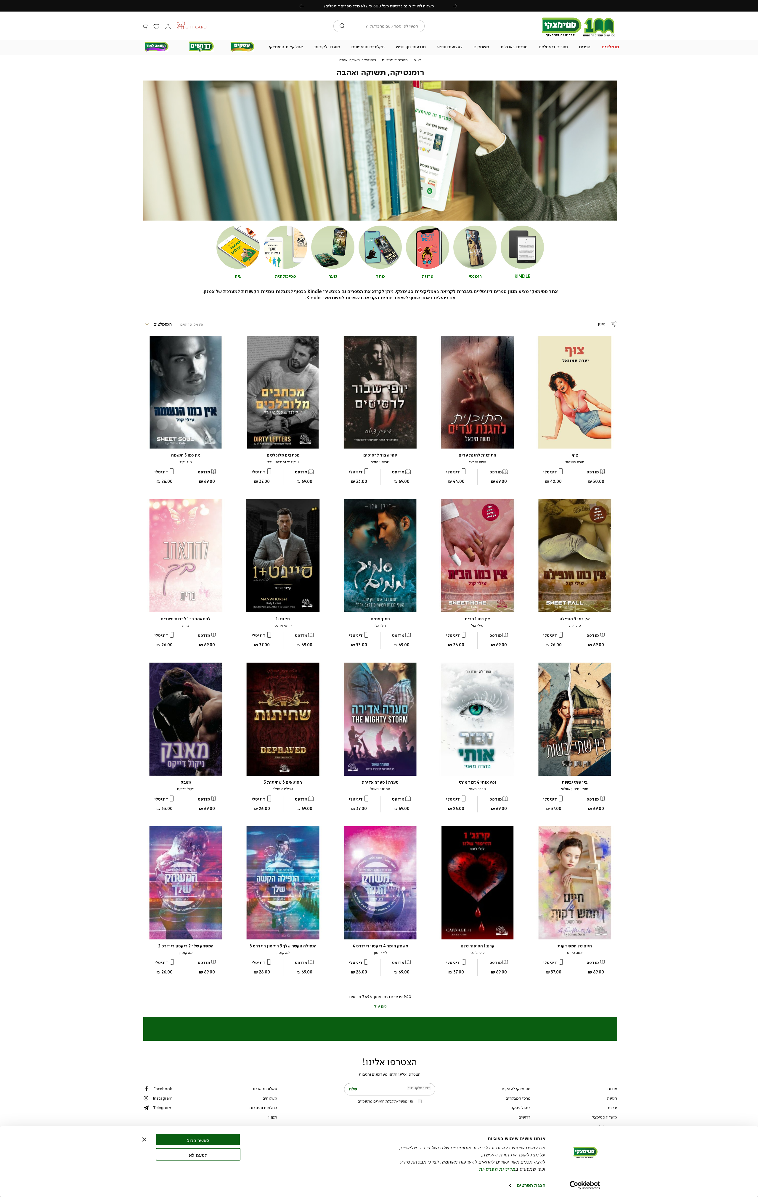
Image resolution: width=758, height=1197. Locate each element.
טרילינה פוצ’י (283, 789)
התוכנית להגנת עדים (477, 455)
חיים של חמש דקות (575, 946)
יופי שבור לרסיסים (380, 455)
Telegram (162, 1107)
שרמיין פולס (380, 462)
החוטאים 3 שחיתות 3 (283, 782)
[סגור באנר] (144, 1139)
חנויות (612, 1098)
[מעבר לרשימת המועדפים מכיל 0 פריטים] (156, 27)
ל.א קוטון (380, 952)
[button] (610, 47)
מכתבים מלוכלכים (283, 455)
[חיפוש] (342, 26)
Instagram (163, 1098)
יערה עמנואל (574, 462)
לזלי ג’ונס (477, 952)
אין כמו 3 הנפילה (575, 619)
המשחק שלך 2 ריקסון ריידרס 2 (185, 946)
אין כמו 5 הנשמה (185, 455)
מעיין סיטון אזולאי (574, 789)
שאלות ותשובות (264, 1088)
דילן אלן (380, 625)
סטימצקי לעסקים (516, 1088)
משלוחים (270, 1098)
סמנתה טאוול (380, 789)
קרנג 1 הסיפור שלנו (477, 946)
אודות (612, 1088)
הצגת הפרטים (531, 1185)
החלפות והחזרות (263, 1107)
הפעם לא (198, 1155)
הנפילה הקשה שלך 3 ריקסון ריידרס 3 (283, 946)
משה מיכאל (477, 462)
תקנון (272, 1117)
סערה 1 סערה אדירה (380, 782)
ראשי (417, 60)
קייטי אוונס (283, 625)
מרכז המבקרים (518, 1098)
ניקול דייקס (186, 789)
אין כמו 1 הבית (477, 619)
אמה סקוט (574, 952)
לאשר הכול (198, 1140)
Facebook (162, 1088)
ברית (185, 625)
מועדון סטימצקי (603, 1117)
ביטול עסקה (521, 1107)
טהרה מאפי (477, 789)
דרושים (525, 1117)
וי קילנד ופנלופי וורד (283, 462)
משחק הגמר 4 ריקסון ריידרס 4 (380, 946)
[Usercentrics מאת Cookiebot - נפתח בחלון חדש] (585, 1185)
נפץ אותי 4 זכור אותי (477, 782)
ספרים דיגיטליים (395, 60)
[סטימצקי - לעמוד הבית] (578, 36)
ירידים (612, 1107)
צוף (574, 455)
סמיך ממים (380, 619)
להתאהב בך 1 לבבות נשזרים (186, 619)
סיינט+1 (283, 619)
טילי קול (185, 462)
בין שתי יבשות (575, 782)
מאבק (186, 782)
